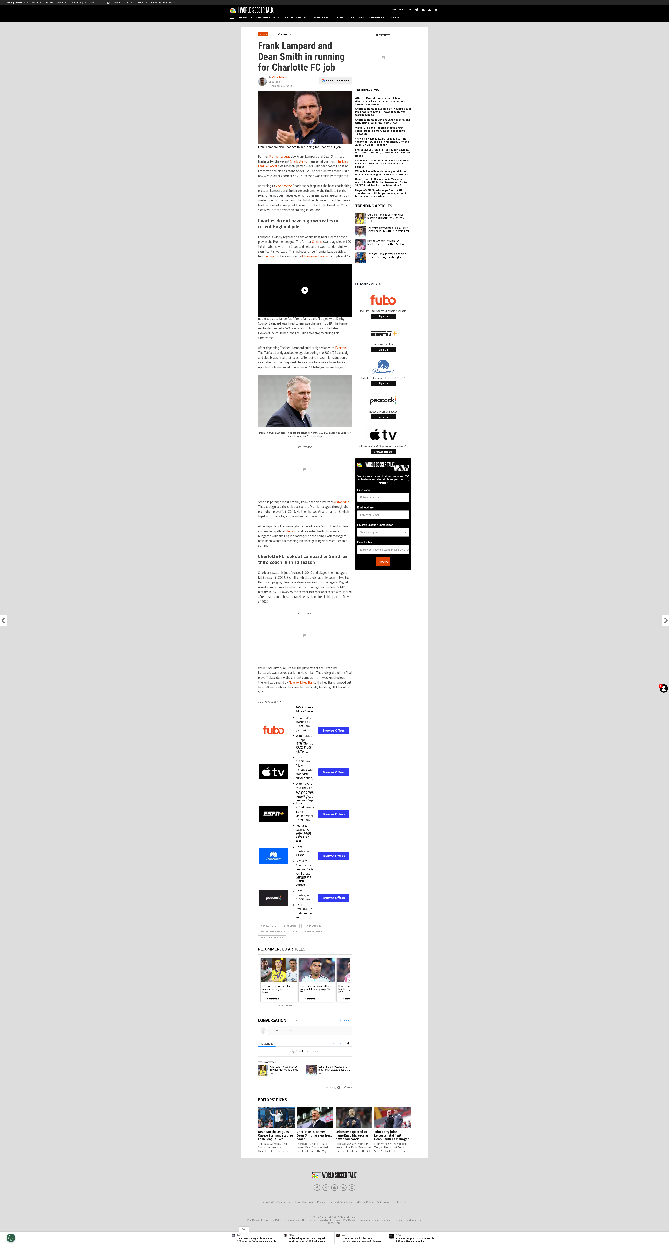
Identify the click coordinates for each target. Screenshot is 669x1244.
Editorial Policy (364, 1217)
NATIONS (356, 17)
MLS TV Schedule (32, 2)
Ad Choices (382, 1217)
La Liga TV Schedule (113, 2)
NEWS (243, 17)
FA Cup (269, 256)
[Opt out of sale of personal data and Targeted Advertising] (11, 1238)
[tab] (267, 1043)
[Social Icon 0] (317, 1202)
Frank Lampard (313, 926)
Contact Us (399, 1217)
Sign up (346, 1020)
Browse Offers (334, 730)
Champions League (315, 256)
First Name (363, 490)
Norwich (291, 531)
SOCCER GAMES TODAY (265, 17)
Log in (338, 1020)
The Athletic (283, 185)
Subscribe (383, 562)
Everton (340, 347)
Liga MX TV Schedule (55, 2)
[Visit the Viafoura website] (344, 1103)
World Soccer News (272, 937)
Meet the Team (304, 1217)
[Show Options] (405, 532)
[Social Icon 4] (351, 1202)
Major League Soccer (273, 931)
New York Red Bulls (302, 682)
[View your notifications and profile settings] (348, 1043)
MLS (295, 931)
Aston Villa (341, 501)
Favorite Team (365, 542)
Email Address (365, 507)
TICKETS (394, 17)
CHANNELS (375, 17)
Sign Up (383, 316)
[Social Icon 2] (334, 1202)
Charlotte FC (298, 161)
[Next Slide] (349, 980)
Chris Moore (279, 77)
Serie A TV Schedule (137, 2)
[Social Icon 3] (343, 1202)
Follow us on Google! (337, 80)
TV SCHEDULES (319, 17)
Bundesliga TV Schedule (163, 2)
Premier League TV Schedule (84, 2)
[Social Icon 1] (325, 1202)
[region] (305, 1062)
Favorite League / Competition (375, 525)
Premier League (279, 156)
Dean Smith (290, 926)
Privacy (321, 1217)
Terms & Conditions (340, 1217)
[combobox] (382, 532)
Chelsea (317, 241)
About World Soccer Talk (277, 1217)
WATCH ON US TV (295, 17)
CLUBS (340, 17)
